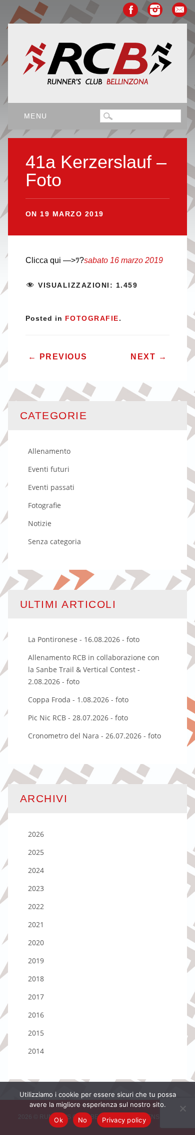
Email (179, 10)
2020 (36, 942)
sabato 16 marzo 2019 (123, 260)
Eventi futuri (49, 469)
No (83, 1120)
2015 (36, 1033)
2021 (36, 924)
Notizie (40, 523)
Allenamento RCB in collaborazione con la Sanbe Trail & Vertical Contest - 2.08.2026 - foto (94, 669)
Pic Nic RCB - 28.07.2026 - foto (78, 717)
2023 (36, 888)
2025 (36, 852)
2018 (36, 978)
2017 (36, 996)
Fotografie (92, 318)
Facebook (130, 10)
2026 (36, 834)
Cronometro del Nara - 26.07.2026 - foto (94, 735)
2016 (36, 1015)
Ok (58, 1120)
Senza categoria (54, 541)
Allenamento (49, 451)
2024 (36, 870)
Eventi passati (51, 487)
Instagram (155, 10)
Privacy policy (124, 1120)
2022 (36, 906)
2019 (36, 960)
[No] (183, 1108)
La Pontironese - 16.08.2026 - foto (84, 639)
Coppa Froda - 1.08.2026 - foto (78, 699)
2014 (36, 1051)
